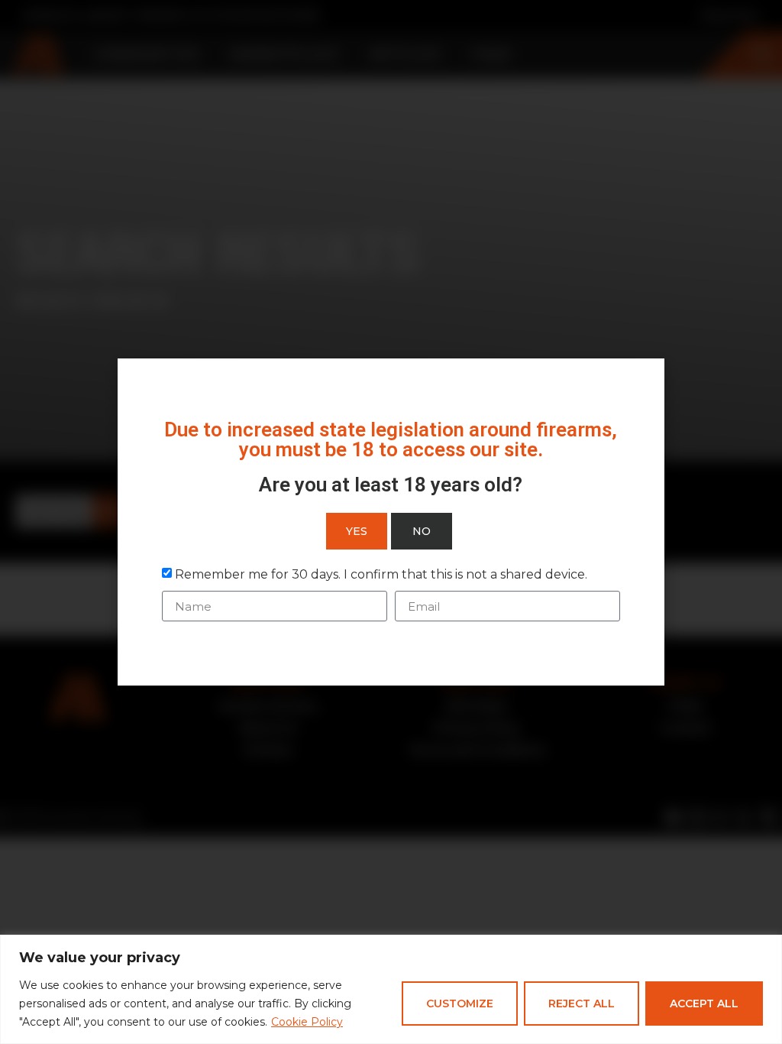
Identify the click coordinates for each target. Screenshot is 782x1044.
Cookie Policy (307, 1022)
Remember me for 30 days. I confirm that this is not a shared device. (381, 574)
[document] (391, 522)
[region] (391, 989)
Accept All (704, 1003)
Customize (459, 1003)
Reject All (581, 1003)
